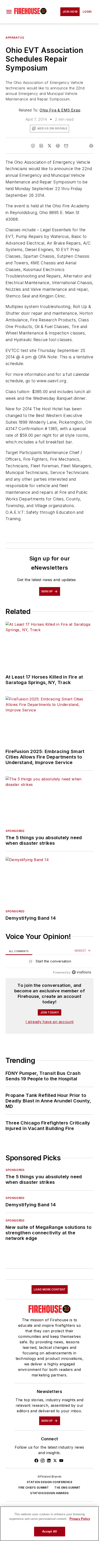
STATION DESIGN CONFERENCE (49, 1482)
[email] (66, 145)
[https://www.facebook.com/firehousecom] (36, 1460)
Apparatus (15, 37)
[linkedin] (41, 145)
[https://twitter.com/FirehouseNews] (55, 1460)
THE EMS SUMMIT (67, 1487)
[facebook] (33, 145)
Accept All (49, 1531)
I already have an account (50, 1021)
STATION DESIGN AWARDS (49, 1493)
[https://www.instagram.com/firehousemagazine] (42, 1460)
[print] (91, 145)
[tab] (19, 951)
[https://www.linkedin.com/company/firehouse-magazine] (49, 1460)
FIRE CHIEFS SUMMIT (33, 1487)
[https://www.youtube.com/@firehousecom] (61, 1460)
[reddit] (57, 145)
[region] (49, 962)
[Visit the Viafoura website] (81, 972)
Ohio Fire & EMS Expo (60, 110)
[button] (9, 11)
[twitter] (49, 145)
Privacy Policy (80, 1519)
